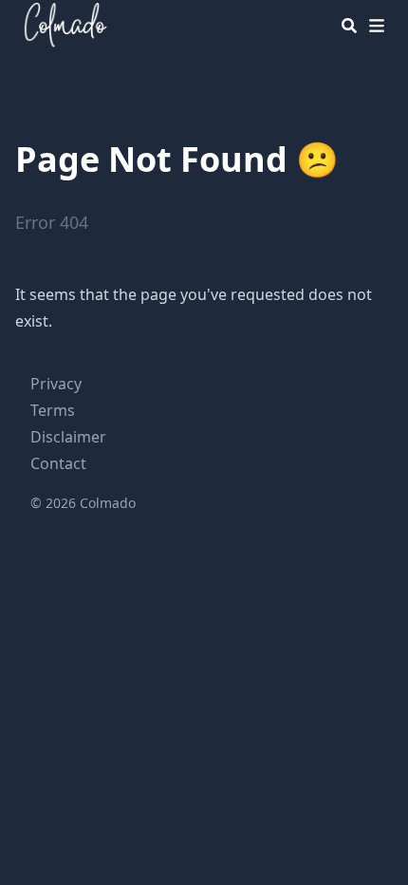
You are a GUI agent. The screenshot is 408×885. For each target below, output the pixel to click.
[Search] (349, 25)
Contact (58, 463)
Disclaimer (68, 436)
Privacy (56, 383)
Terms (52, 410)
